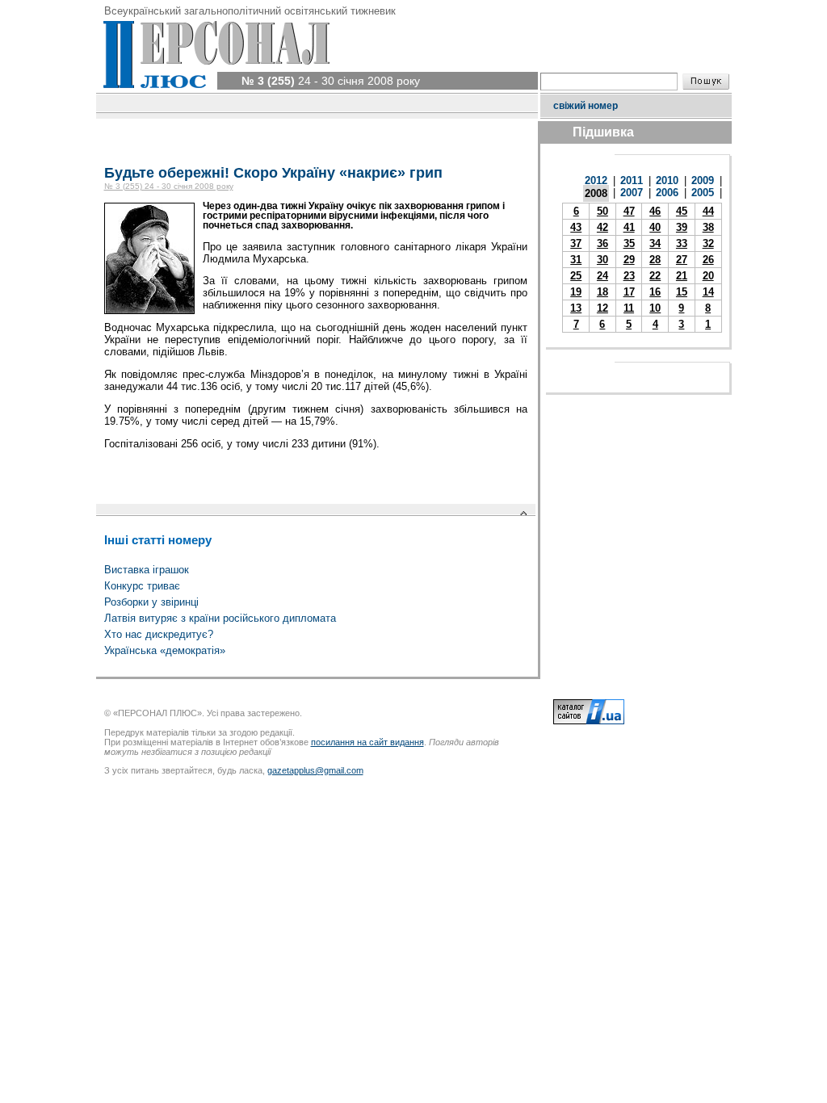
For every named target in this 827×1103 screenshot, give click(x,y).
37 (575, 243)
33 (681, 243)
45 (681, 211)
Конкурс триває (142, 586)
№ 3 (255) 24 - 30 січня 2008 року (168, 186)
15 (681, 292)
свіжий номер (585, 105)
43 (575, 227)
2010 (667, 180)
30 (602, 260)
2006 (667, 193)
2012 (596, 180)
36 (602, 243)
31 (575, 260)
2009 (702, 180)
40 (655, 227)
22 (655, 276)
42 (602, 227)
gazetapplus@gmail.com (315, 770)
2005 (702, 193)
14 (708, 292)
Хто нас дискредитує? (158, 634)
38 (708, 227)
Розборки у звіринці (151, 602)
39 (681, 227)
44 (708, 211)
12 (602, 308)
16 (655, 292)
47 (629, 211)
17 (629, 292)
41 (629, 227)
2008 (596, 193)
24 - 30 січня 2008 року (330, 80)
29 (629, 260)
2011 (631, 180)
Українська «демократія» (164, 650)
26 (708, 260)
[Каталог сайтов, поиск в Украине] (588, 721)
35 (629, 243)
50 (602, 211)
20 (708, 276)
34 (655, 243)
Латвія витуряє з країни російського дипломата (220, 618)
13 (575, 308)
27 (681, 260)
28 (655, 260)
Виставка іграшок (146, 570)
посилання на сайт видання (367, 742)
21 (681, 276)
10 (655, 308)
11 (628, 308)
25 (575, 276)
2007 (631, 193)
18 (602, 292)
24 (602, 276)
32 (708, 243)
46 (655, 211)
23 (629, 276)
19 (575, 292)
